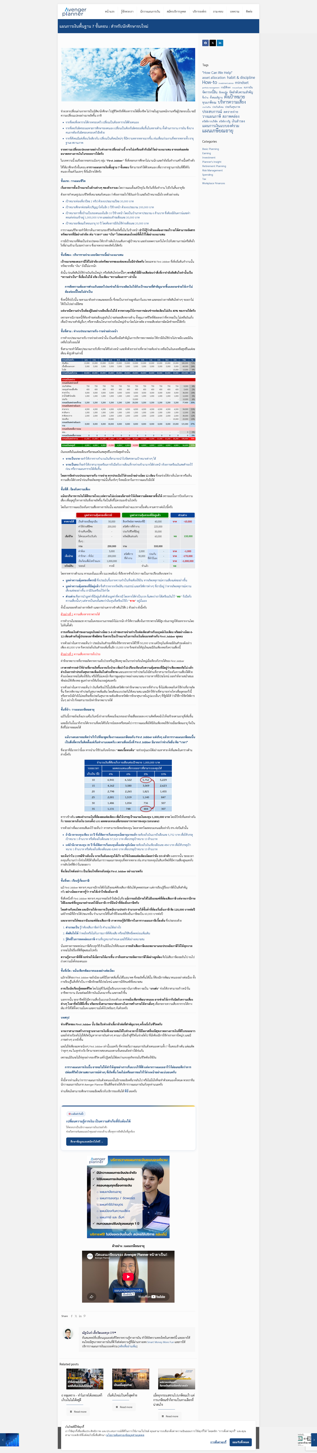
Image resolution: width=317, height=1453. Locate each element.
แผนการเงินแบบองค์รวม (220, 125)
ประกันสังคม (218, 107)
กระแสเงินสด (237, 88)
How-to (209, 82)
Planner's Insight (211, 161)
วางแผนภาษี (211, 116)
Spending (207, 174)
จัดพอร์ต (223, 92)
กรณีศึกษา (226, 87)
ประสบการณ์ (212, 111)
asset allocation (214, 77)
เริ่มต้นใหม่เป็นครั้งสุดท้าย (122, 1395)
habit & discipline (241, 77)
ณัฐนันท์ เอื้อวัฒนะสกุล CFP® (99, 1332)
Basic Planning (210, 149)
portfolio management (210, 88)
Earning (206, 153)
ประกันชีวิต (206, 107)
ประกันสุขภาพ (232, 106)
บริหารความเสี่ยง (232, 102)
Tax (204, 179)
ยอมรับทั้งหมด (240, 1442)
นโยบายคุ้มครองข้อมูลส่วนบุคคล (125, 1435)
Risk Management (212, 170)
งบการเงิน (248, 87)
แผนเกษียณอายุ (217, 130)
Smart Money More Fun (160, 1342)
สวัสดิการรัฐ (224, 121)
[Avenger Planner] (74, 11)
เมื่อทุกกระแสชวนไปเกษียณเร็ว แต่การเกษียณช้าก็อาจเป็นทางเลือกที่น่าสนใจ (173, 1399)
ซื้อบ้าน (205, 97)
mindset (242, 82)
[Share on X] (213, 43)
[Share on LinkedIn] (220, 43)
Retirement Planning (214, 166)
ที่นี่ (126, 1091)
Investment (208, 157)
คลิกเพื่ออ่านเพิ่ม (128, 1346)
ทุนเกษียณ (209, 102)
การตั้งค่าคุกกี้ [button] (218, 1442)
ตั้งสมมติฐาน (216, 97)
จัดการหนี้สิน (209, 92)
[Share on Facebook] (205, 43)
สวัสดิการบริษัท (210, 121)
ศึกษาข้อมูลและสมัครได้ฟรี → (86, 1141)
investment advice (226, 83)
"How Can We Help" (217, 72)
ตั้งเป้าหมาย (234, 96)
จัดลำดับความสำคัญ (241, 92)
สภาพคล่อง (230, 116)
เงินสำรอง (238, 121)
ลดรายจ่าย (231, 111)
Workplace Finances (213, 183)
